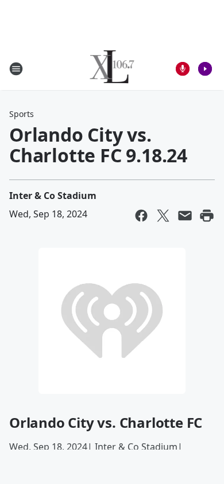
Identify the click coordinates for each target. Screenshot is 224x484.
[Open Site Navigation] (16, 69)
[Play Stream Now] (205, 69)
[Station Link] (112, 68)
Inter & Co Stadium (52, 195)
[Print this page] (207, 216)
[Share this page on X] (163, 216)
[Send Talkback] (183, 69)
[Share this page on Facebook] (141, 216)
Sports (21, 113)
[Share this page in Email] (185, 216)
